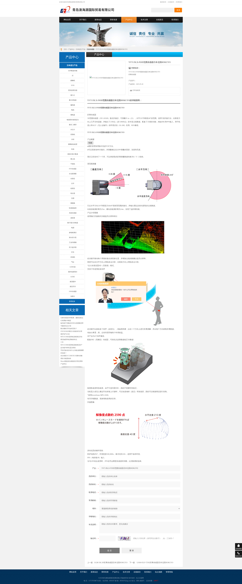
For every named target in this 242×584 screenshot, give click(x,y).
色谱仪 (72, 188)
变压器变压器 (72, 90)
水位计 (72, 129)
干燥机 (72, 164)
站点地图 (158, 572)
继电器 (72, 115)
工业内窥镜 (73, 242)
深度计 (72, 296)
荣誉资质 (113, 20)
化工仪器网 (140, 578)
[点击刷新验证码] (124, 538)
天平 (72, 183)
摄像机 (72, 80)
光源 (72, 198)
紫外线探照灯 (72, 272)
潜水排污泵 (73, 237)
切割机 (72, 134)
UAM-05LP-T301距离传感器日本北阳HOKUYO (155, 562)
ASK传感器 (73, 291)
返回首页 (163, 2)
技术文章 (144, 20)
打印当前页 (136, 90)
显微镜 (72, 203)
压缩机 (72, 257)
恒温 (72, 149)
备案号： (143, 581)
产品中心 (128, 20)
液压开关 (73, 286)
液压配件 (73, 282)
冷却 (72, 139)
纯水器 (72, 193)
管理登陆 (169, 572)
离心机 (72, 159)
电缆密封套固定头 (73, 120)
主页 (65, 49)
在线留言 (171, 2)
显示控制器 (73, 100)
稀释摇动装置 (72, 144)
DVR (72, 85)
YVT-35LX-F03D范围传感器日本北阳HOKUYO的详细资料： (114, 100)
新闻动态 (98, 20)
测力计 (72, 95)
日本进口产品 (80, 49)
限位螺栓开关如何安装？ (68, 328)
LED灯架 (73, 267)
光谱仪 (72, 178)
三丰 (62, 342)
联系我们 (179, 2)
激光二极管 (73, 125)
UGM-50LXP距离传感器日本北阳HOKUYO (110, 562)
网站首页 (67, 20)
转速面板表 (73, 208)
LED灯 (72, 277)
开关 (72, 252)
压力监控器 (73, 247)
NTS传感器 (72, 169)
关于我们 (82, 20)
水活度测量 (73, 174)
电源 (72, 228)
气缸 (72, 262)
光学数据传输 (72, 71)
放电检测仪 (73, 232)
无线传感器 (73, 213)
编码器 (72, 105)
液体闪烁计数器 (72, 154)
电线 (72, 110)
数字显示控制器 (72, 223)
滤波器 (72, 218)
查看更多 (72, 301)
